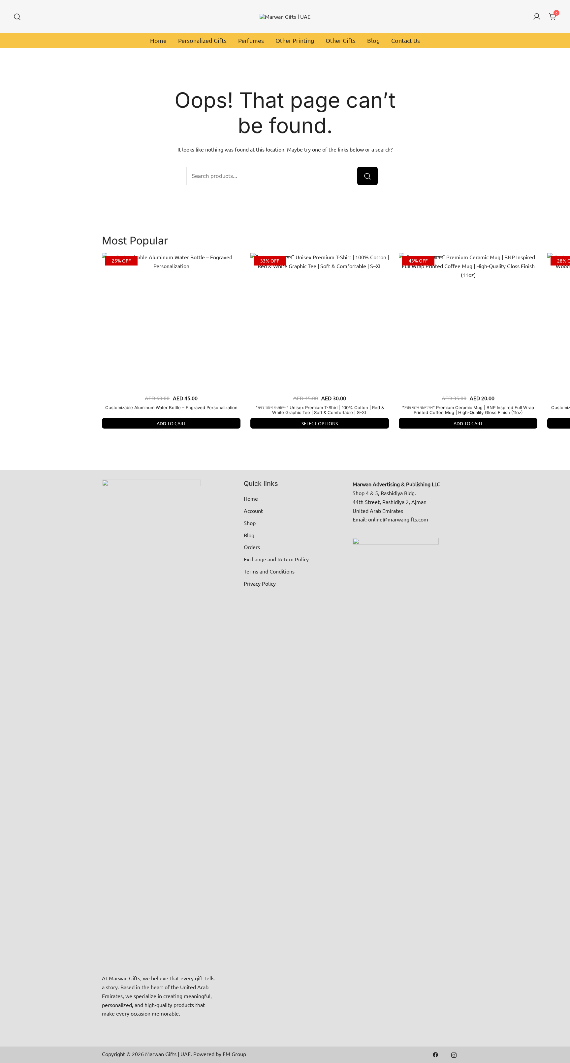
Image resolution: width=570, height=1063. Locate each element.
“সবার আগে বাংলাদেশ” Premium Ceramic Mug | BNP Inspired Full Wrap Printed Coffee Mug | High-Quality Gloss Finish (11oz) (468, 410)
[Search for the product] (367, 176)
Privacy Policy (260, 583)
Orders (252, 547)
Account (253, 510)
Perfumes (251, 40)
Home (158, 40)
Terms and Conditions (269, 571)
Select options (319, 423)
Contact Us (405, 40)
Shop (250, 522)
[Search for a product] (17, 16)
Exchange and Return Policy (276, 559)
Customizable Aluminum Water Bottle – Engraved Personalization (171, 407)
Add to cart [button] (171, 423)
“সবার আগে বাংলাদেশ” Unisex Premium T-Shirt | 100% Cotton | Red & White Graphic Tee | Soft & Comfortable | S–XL (320, 410)
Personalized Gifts (202, 40)
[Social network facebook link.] (435, 1053)
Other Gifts (341, 40)
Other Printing (294, 40)
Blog (373, 40)
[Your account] (537, 17)
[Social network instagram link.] (454, 1053)
